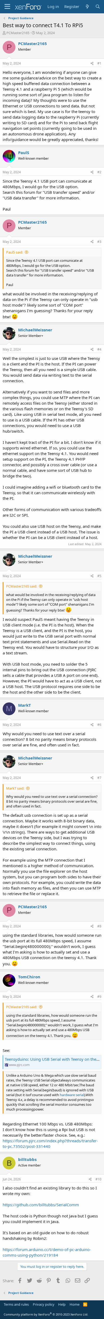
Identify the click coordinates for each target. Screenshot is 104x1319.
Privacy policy (43, 1304)
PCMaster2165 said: (21, 586)
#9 (99, 996)
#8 (99, 926)
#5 (99, 576)
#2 (99, 172)
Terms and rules (16, 1304)
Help (62, 1304)
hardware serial (72, 1094)
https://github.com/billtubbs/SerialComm (41, 1204)
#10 (98, 1179)
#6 (99, 724)
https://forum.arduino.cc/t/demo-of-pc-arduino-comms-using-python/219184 (47, 1252)
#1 (99, 63)
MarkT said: (15, 788)
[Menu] (7, 6)
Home (74, 1304)
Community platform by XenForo (46, 1314)
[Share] (92, 64)
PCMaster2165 (17, 32)
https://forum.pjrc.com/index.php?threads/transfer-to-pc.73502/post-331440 (50, 1143)
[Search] (98, 6)
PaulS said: (14, 252)
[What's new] (87, 6)
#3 (99, 241)
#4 (99, 349)
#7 (99, 777)
